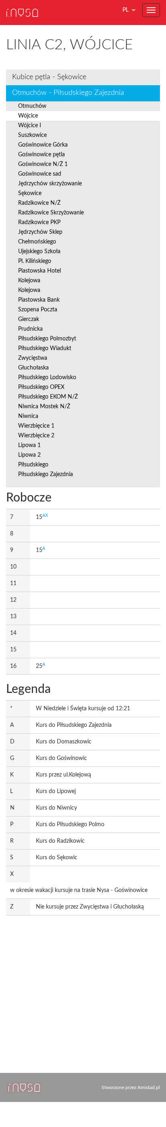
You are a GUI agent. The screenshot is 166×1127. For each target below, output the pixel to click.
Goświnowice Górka (43, 145)
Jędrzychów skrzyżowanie (50, 184)
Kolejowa (29, 280)
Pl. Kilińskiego (34, 261)
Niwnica (28, 416)
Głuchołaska (33, 368)
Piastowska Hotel (39, 271)
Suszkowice (32, 135)
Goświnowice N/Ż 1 (43, 164)
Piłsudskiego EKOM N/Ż (48, 397)
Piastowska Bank (39, 300)
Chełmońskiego (37, 242)
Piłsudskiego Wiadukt (44, 348)
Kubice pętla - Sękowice (49, 77)
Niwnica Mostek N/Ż (44, 406)
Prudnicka (30, 329)
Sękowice (30, 193)
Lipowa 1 (29, 445)
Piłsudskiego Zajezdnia (45, 474)
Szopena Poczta (37, 310)
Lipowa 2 (29, 455)
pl (125, 10)
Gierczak (28, 319)
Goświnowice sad (39, 174)
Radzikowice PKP (39, 222)
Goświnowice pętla (41, 154)
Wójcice (28, 116)
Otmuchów (32, 106)
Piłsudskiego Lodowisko (47, 377)
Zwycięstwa (32, 358)
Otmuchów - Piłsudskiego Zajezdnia (68, 93)
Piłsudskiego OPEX (41, 387)
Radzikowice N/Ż (39, 203)
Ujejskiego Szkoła (39, 251)
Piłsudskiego (33, 465)
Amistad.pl (148, 1087)
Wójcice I (29, 125)
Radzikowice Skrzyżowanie (51, 213)
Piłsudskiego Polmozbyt (47, 339)
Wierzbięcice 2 (36, 436)
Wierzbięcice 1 (36, 426)
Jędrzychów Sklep (40, 232)
